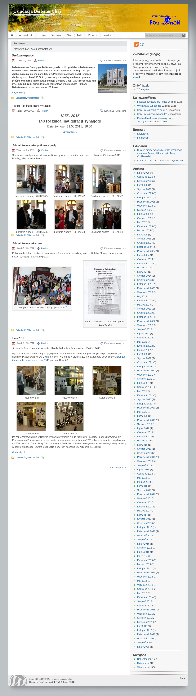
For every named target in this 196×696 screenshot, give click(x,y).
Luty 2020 (142, 416)
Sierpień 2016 (144, 539)
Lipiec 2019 (143, 428)
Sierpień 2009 (144, 642)
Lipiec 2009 (143, 646)
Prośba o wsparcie (22, 55)
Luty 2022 (142, 354)
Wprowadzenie (26, 35)
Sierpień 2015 (144, 548)
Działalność (21, 98)
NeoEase (43, 682)
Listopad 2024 (144, 247)
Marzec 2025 (144, 230)
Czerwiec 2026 (145, 177)
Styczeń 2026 (144, 189)
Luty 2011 (142, 626)
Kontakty (107, 35)
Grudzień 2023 (145, 280)
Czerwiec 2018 (145, 473)
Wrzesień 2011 (145, 614)
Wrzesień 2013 (145, 585)
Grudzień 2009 (145, 638)
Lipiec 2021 (143, 383)
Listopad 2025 (144, 197)
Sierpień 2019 (144, 424)
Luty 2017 (142, 515)
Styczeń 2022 (144, 358)
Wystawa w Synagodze (149, 106)
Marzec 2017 (144, 510)
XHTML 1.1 (58, 682)
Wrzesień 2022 (145, 325)
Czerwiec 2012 (145, 605)
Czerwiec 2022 (145, 337)
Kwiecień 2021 (145, 395)
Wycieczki (92, 35)
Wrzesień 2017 (145, 498)
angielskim (143, 133)
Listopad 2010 (144, 630)
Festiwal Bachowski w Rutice (152, 101)
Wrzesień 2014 (145, 576)
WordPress (18, 680)
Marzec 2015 (144, 564)
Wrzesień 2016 (145, 535)
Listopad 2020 (144, 403)
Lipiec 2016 (143, 543)
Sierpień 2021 (144, 378)
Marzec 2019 (144, 440)
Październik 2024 (146, 251)
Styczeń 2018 (144, 490)
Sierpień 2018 (144, 465)
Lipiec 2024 (143, 255)
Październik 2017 (146, 494)
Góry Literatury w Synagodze (152, 114)
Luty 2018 (142, 486)
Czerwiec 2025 (145, 218)
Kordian (41, 60)
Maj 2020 (142, 412)
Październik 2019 (146, 420)
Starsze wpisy (116, 467)
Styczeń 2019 (144, 449)
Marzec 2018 (144, 482)
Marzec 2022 (144, 350)
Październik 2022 (146, 321)
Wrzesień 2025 (145, 205)
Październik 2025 (146, 201)
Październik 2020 (146, 407)
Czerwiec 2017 (145, 502)
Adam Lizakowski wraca (27, 243)
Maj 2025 (142, 222)
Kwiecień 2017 (145, 506)
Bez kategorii (144, 659)
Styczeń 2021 (144, 399)
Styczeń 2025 (144, 238)
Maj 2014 (142, 580)
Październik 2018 (146, 457)
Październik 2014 (146, 572)
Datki (79, 35)
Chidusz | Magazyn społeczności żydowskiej (160, 160)
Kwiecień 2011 (145, 622)
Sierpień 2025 (144, 210)
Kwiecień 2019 (145, 436)
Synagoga (56, 35)
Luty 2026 (142, 185)
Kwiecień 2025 (145, 226)
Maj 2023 (142, 296)
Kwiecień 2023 (145, 300)
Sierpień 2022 (144, 329)
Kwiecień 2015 (145, 560)
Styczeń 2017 (144, 519)
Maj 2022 (142, 342)
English (144, 89)
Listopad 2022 (144, 317)
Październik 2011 (146, 609)
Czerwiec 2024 (145, 259)
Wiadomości (33, 98)
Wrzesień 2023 (145, 292)
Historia (42, 35)
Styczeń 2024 (144, 275)
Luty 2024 (142, 271)
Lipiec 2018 (143, 469)
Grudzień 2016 (145, 523)
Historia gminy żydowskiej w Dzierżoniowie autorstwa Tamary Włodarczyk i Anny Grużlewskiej (159, 153)
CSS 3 (71, 682)
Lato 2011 (18, 338)
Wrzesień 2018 (145, 461)
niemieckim (143, 137)
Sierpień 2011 (144, 618)
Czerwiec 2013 (145, 589)
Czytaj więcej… (19, 92)
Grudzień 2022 (145, 313)
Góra (182, 678)
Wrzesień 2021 (145, 374)
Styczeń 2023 (144, 308)
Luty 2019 (142, 445)
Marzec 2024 (144, 267)
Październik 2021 (146, 370)
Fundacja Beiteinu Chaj (37, 11)
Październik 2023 (146, 288)
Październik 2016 (146, 531)
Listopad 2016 (144, 527)
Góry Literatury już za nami (151, 110)
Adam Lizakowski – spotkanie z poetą (34, 145)
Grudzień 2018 (145, 453)
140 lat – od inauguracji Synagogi (31, 105)
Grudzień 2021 (145, 362)
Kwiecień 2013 (145, 597)
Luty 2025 (142, 234)
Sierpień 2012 (144, 601)
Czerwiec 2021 (145, 387)
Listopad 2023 (144, 284)
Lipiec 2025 (143, 214)
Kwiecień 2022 (145, 346)
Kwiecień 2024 (145, 263)
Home (12, 35)
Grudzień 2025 (145, 193)
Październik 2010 (146, 634)
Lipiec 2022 (143, 333)
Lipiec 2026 (143, 173)
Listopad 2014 (144, 568)
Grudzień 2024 (145, 243)
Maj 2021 (142, 391)
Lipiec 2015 (143, 552)
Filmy (68, 35)
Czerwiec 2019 (145, 432)
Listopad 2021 (144, 366)
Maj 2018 (142, 477)
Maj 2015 (142, 556)
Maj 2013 (142, 593)
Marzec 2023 (144, 304)
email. (137, 77)
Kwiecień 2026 (145, 181)
